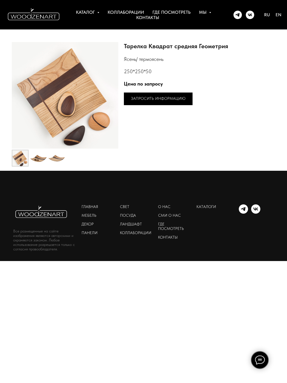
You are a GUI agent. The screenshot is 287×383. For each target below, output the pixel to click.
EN (278, 14)
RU (267, 14)
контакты (147, 17)
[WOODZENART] (237, 15)
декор (88, 224)
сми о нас (169, 215)
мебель (89, 215)
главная (90, 206)
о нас (164, 206)
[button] (158, 99)
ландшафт (131, 224)
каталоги (206, 206)
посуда (128, 215)
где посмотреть (171, 12)
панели (90, 232)
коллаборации (126, 12)
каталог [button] (86, 12)
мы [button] (203, 12)
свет (124, 206)
